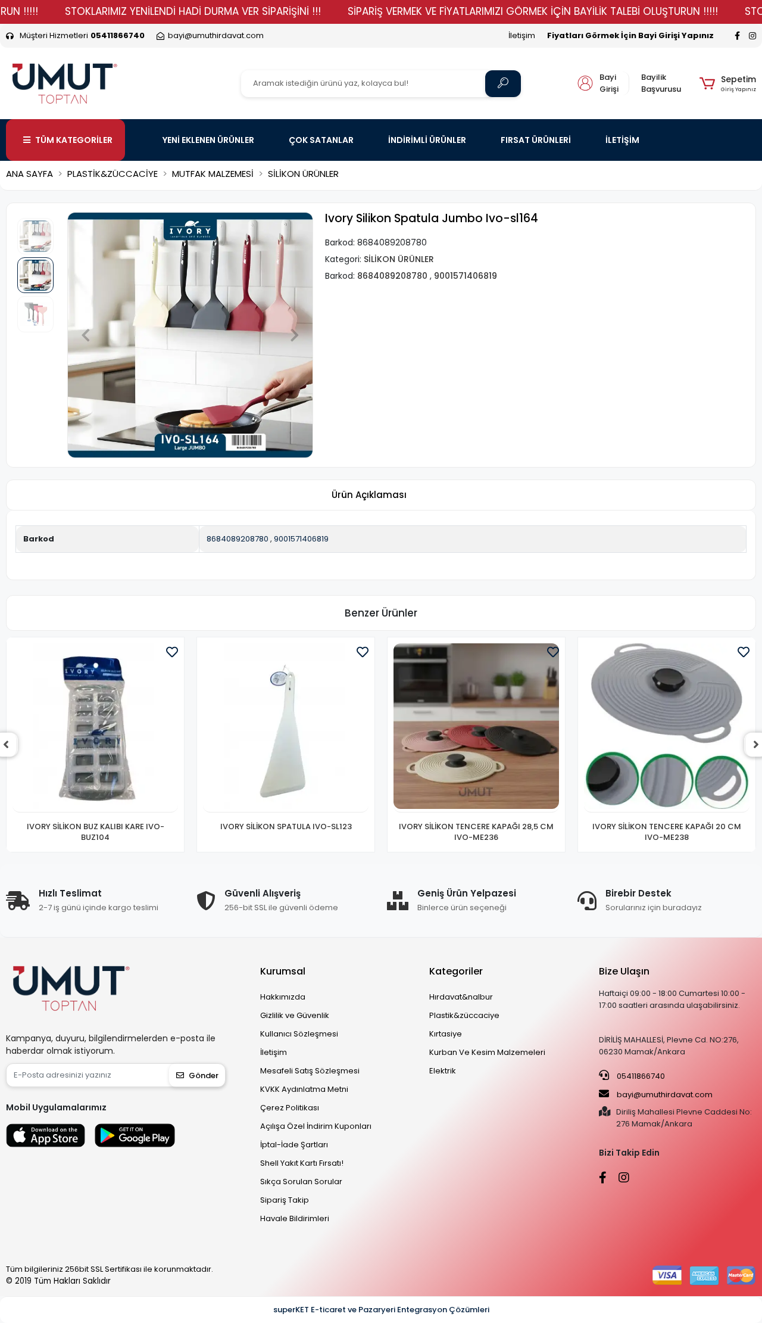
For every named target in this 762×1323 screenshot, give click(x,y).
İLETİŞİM (622, 140)
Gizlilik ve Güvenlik (294, 1015)
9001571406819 (301, 538)
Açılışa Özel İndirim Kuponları (315, 1126)
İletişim (521, 35)
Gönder (203, 1075)
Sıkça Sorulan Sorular (301, 1181)
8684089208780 (237, 538)
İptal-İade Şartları (294, 1144)
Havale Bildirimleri (294, 1218)
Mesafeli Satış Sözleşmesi (310, 1070)
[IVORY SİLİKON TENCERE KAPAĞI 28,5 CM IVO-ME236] (476, 728)
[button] (727, 83)
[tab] (369, 495)
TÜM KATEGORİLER (74, 140)
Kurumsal (282, 971)
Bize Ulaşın (624, 971)
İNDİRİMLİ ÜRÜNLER (427, 140)
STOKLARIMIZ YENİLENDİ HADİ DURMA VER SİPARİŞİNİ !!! (193, 11)
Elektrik (442, 1070)
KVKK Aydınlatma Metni (304, 1089)
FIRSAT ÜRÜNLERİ (536, 140)
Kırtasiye (445, 1033)
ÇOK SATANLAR (321, 140)
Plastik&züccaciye (464, 1015)
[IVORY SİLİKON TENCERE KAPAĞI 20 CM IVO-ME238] (666, 728)
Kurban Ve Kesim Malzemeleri (487, 1052)
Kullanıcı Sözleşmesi (299, 1033)
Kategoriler (456, 971)
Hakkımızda (282, 997)
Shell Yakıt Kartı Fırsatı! (301, 1163)
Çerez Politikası (289, 1107)
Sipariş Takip (284, 1200)
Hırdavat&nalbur (461, 997)
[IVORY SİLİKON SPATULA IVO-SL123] (285, 728)
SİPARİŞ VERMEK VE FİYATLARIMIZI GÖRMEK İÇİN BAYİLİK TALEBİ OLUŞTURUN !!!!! (533, 11)
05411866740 (640, 1076)
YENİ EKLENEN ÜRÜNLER (208, 140)
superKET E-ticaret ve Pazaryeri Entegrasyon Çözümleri (381, 1309)
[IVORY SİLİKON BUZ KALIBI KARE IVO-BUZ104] (95, 728)
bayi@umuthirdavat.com (664, 1094)
